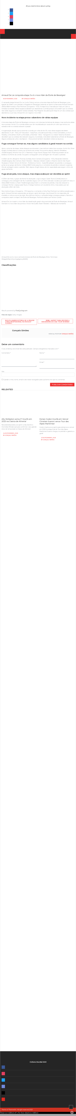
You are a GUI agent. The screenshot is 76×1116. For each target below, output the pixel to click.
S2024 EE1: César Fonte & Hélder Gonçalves (17, 859)
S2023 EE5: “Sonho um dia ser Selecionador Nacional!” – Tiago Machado (26, 884)
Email (41, 362)
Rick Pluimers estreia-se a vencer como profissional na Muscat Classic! (19, 322)
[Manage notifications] (72, 1112)
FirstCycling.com (21, 311)
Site (3, 371)
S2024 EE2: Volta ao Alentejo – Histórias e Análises (19, 841)
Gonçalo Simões (29, 98)
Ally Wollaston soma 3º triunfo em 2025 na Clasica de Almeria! (17, 420)
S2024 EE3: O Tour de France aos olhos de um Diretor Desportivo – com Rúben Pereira (32, 834)
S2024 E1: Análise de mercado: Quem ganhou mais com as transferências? (27, 878)
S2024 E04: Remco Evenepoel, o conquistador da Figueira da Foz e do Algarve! (29, 853)
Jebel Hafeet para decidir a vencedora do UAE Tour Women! (55, 321)
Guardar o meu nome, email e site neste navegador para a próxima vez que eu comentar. (34, 380)
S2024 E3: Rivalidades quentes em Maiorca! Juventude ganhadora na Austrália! (29, 866)
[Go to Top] (71, 1107)
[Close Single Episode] (18, 624)
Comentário (6, 353)
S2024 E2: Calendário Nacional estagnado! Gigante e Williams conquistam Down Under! (32, 872)
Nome (42, 353)
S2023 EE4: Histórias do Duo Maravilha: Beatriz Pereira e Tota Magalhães (26, 891)
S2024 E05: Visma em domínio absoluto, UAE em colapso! (22, 847)
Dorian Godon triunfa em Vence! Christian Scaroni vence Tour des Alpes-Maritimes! (54, 421)
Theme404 (12, 1110)
